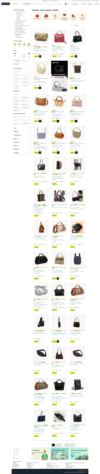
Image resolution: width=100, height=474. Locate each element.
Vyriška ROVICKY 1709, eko (77, 173)
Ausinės (67, 465)
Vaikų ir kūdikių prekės (19, 37)
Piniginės (18, 16)
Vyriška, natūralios (39, 362)
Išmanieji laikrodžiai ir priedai (20, 29)
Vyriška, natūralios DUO (76, 236)
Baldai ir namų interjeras (19, 31)
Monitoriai (15, 467)
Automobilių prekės (18, 34)
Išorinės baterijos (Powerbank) (53, 466)
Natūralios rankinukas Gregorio (40, 236)
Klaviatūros (15, 463)
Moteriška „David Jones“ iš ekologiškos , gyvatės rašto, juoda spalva (41, 205)
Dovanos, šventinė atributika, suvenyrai (22, 25)
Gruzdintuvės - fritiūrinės (70, 466)
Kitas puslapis (71, 445)
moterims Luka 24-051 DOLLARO (41, 111)
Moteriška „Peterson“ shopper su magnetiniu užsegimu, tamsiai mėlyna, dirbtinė (41, 426)
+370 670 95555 (48, 0)
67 (66, 445)
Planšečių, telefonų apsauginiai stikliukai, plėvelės (75, 462)
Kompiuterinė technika (19, 22)
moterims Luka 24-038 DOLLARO (59, 143)
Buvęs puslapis (48, 445)
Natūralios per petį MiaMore (77, 425)
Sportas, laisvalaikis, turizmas (20, 20)
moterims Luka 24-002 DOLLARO (77, 111)
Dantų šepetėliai (69, 467)
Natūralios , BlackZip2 (40, 330)
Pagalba (74, 0)
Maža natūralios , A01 (76, 393)
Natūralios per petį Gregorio (59, 330)
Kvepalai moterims (30, 465)
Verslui (94, 0)
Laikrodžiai (18, 13)
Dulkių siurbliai (29, 467)
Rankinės (18, 17)
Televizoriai (29, 463)
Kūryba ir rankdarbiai (19, 26)
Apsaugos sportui (19, 14)
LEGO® (48, 462)
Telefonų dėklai (16, 466)
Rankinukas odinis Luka (74, 46)
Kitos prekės (17, 35)
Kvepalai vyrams (69, 463)
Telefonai (14, 462)
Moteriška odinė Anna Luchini (58, 46)
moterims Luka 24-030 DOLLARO (77, 143)
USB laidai (48, 465)
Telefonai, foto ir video (19, 23)
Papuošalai (18, 19)
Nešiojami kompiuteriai (51, 463)
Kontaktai (78, 0)
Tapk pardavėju (89, 0)
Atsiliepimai (83, 0)
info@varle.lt (55, 0)
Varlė (98, 0)
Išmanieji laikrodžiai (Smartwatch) (33, 462)
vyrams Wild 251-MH (75, 78)
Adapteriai (29, 466)
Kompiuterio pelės (16, 465)
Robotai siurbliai (50, 467)
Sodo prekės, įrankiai (19, 28)
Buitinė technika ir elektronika (20, 32)
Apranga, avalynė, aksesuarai (20, 11)
